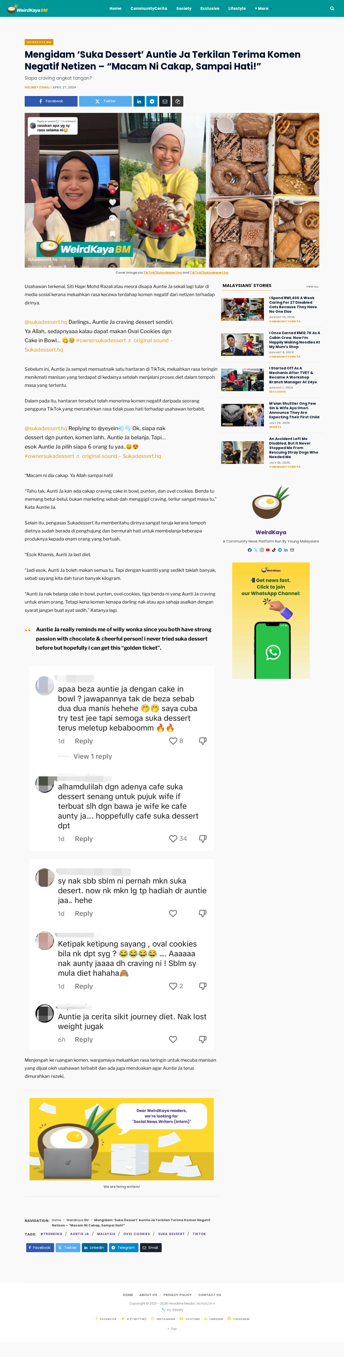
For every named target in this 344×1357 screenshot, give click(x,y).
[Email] (164, 101)
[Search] (332, 8)
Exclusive (277, 392)
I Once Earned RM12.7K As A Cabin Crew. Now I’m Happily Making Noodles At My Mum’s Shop (294, 340)
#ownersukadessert (101, 340)
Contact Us (209, 1294)
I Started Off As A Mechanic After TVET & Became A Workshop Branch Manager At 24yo (293, 375)
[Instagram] (262, 550)
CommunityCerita (284, 321)
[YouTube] (268, 550)
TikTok (199, 1234)
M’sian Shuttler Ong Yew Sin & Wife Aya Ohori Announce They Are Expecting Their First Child (294, 410)
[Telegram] (152, 101)
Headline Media (182, 1303)
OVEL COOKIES (136, 1234)
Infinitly (177, 1309)
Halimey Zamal (37, 87)
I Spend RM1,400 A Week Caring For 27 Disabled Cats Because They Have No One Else (293, 305)
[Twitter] (256, 550)
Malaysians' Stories (247, 285)
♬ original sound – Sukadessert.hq (118, 456)
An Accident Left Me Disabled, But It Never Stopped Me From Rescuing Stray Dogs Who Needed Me (293, 447)
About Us (148, 1294)
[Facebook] (250, 550)
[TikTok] (274, 550)
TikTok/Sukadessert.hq (162, 272)
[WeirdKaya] (31, 8)
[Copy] (177, 101)
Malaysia (106, 1234)
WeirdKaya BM (39, 42)
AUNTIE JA (79, 1234)
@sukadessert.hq (46, 322)
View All (312, 287)
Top (173, 1328)
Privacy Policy (177, 1294)
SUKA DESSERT (171, 1234)
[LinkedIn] (139, 101)
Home (56, 1220)
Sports (275, 427)
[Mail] (292, 550)
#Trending (51, 1234)
